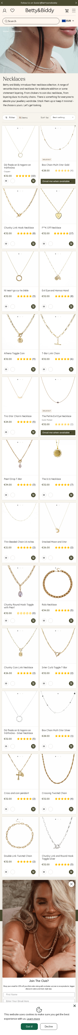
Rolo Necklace (49, 604)
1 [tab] (17, 128)
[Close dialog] (71, 884)
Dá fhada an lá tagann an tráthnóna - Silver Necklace (18, 732)
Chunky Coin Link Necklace (18, 667)
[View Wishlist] (12, 10)
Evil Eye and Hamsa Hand (55, 290)
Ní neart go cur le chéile (16, 290)
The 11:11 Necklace (51, 479)
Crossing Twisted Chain (54, 793)
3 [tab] (22, 128)
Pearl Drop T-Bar (13, 479)
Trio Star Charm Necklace (17, 416)
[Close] (74, 1006)
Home (6, 31)
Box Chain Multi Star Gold (55, 164)
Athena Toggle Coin (14, 353)
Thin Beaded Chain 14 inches (19, 541)
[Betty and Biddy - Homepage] (40, 10)
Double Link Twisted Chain (18, 855)
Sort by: (45, 117)
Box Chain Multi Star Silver (56, 730)
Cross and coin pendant (16, 793)
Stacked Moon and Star (54, 541)
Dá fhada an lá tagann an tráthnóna (17, 166)
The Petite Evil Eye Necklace (56, 416)
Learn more (33, 1018)
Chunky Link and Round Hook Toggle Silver (57, 857)
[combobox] (30, 21)
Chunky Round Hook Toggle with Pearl (19, 606)
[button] (74, 11)
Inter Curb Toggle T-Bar (54, 667)
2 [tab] (20, 128)
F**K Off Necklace (51, 227)
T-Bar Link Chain (51, 353)
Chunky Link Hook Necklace (19, 227)
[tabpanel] (20, 143)
